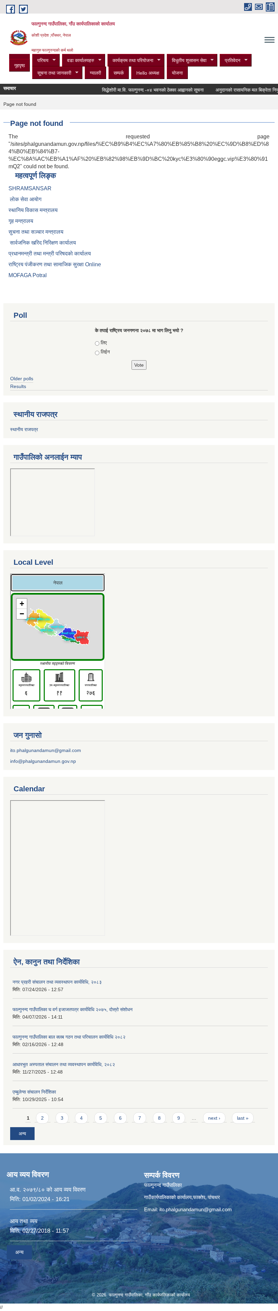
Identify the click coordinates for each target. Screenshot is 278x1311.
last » (243, 1118)
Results (18, 386)
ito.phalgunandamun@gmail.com (45, 750)
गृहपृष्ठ (19, 65)
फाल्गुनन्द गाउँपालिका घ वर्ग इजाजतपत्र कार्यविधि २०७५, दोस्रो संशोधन (73, 1009)
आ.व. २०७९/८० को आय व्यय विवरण (47, 1190)
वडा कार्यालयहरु (78, 60)
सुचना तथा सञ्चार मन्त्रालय (35, 232)
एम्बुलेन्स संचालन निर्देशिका (34, 1092)
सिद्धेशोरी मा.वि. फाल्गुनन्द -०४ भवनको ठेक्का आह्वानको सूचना (144, 90)
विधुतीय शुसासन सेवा (186, 60)
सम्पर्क (119, 73)
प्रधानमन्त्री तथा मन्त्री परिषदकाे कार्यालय (49, 253)
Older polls (21, 378)
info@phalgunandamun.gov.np (43, 761)
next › (214, 1118)
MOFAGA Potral (27, 275)
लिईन (105, 351)
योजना (177, 73)
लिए (104, 342)
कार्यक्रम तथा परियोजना (130, 60)
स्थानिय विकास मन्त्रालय (33, 210)
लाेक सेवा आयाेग (24, 199)
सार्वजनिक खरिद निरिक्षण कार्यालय (42, 243)
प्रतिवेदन (230, 60)
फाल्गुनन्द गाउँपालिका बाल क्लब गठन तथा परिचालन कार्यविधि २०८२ (69, 1037)
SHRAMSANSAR (30, 188)
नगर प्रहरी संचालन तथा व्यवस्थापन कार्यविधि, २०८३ (57, 982)
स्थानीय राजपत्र (24, 429)
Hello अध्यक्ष (147, 73)
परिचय (40, 60)
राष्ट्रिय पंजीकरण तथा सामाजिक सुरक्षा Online (54, 264)
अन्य (22, 1133)
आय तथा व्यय (23, 1221)
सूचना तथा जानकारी (51, 73)
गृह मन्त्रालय (20, 221)
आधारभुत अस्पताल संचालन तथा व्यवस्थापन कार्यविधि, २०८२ (64, 1064)
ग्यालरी (95, 73)
